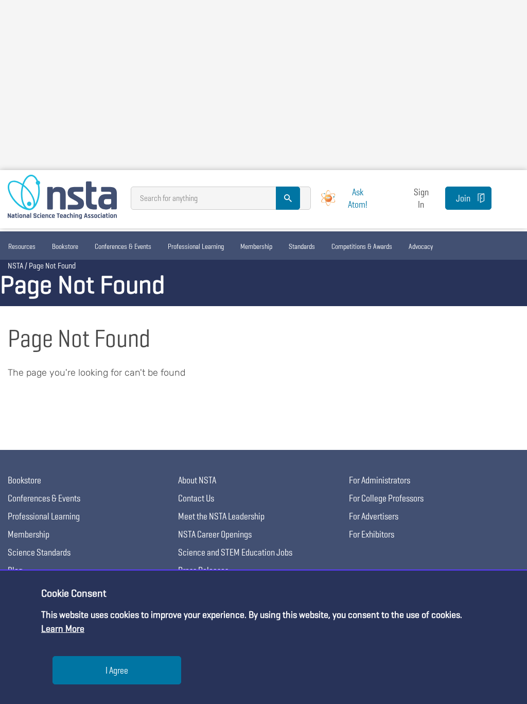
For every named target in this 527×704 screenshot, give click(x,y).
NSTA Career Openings (215, 534)
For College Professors (386, 498)
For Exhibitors (371, 534)
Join (463, 198)
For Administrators (379, 480)
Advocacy (421, 246)
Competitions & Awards (361, 246)
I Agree (117, 670)
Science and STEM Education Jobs (235, 552)
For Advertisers (373, 516)
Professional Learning (196, 246)
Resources (22, 246)
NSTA (15, 265)
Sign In (421, 198)
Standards (302, 246)
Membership (256, 246)
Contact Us (196, 498)
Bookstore (65, 246)
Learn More (62, 628)
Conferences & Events (123, 246)
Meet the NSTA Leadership (221, 516)
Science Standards (39, 552)
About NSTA (197, 480)
